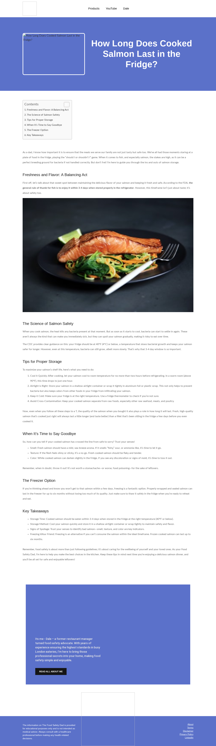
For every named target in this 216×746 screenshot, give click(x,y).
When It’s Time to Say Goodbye (44, 125)
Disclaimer (188, 731)
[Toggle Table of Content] (65, 104)
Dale (126, 8)
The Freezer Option (37, 130)
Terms (190, 727)
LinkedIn (189, 737)
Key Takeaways (35, 135)
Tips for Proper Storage (40, 120)
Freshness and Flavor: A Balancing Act (48, 110)
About (190, 724)
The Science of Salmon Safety (43, 115)
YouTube (111, 8)
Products (93, 8)
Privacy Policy (186, 734)
